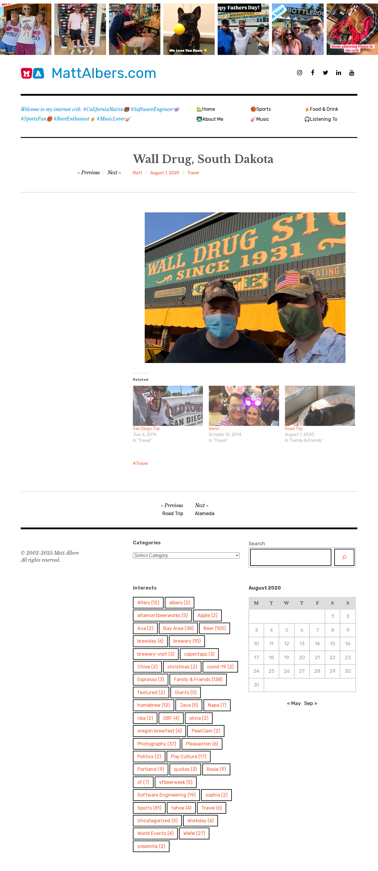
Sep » (310, 703)
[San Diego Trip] (168, 406)
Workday (201, 820)
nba (145, 718)
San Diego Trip (146, 428)
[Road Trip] (320, 406)
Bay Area (178, 628)
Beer (214, 628)
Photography (156, 744)
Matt (137, 172)
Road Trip (294, 428)
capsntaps (199, 654)
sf (143, 782)
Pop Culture (188, 756)
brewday (150, 641)
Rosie (216, 769)
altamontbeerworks (162, 615)
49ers (148, 602)
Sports (149, 808)
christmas (182, 667)
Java (189, 705)
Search (257, 543)
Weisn (214, 428)
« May (294, 703)
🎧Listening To (320, 119)
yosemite (151, 846)
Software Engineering (166, 795)
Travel (193, 172)
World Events (155, 833)
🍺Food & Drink (321, 109)
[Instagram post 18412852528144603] (297, 29)
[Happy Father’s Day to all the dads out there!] (243, 29)
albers (179, 602)
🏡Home (205, 109)
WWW (194, 833)
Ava (145, 628)
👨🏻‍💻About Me (209, 119)
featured (151, 692)
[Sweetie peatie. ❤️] (134, 29)
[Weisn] (244, 406)
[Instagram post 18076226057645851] (352, 29)
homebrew (153, 705)
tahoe (181, 808)
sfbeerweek (175, 782)
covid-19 (220, 667)
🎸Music (259, 119)
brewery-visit (155, 654)
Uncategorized (157, 820)
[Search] (344, 557)
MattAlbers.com (104, 73)
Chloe (147, 667)
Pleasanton (202, 744)
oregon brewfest (159, 731)
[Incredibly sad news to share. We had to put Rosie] (189, 29)
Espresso (150, 679)
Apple (207, 615)
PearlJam (206, 731)
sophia (216, 795)
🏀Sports (260, 109)
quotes (185, 769)
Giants (185, 692)
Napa (217, 705)
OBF (171, 718)
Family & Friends (198, 679)
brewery (187, 641)
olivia (198, 718)
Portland (150, 769)
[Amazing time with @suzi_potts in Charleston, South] (80, 29)
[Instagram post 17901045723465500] (25, 29)
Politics (149, 756)
